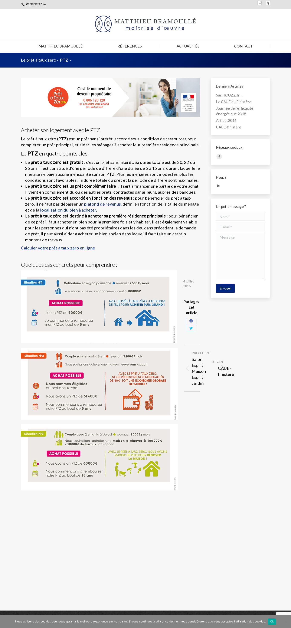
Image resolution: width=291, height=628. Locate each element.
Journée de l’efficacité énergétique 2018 (234, 111)
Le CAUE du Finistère (233, 101)
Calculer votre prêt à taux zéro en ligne (58, 247)
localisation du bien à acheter (68, 209)
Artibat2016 (226, 120)
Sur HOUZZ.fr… (229, 95)
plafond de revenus (102, 203)
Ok (272, 621)
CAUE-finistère (228, 127)
